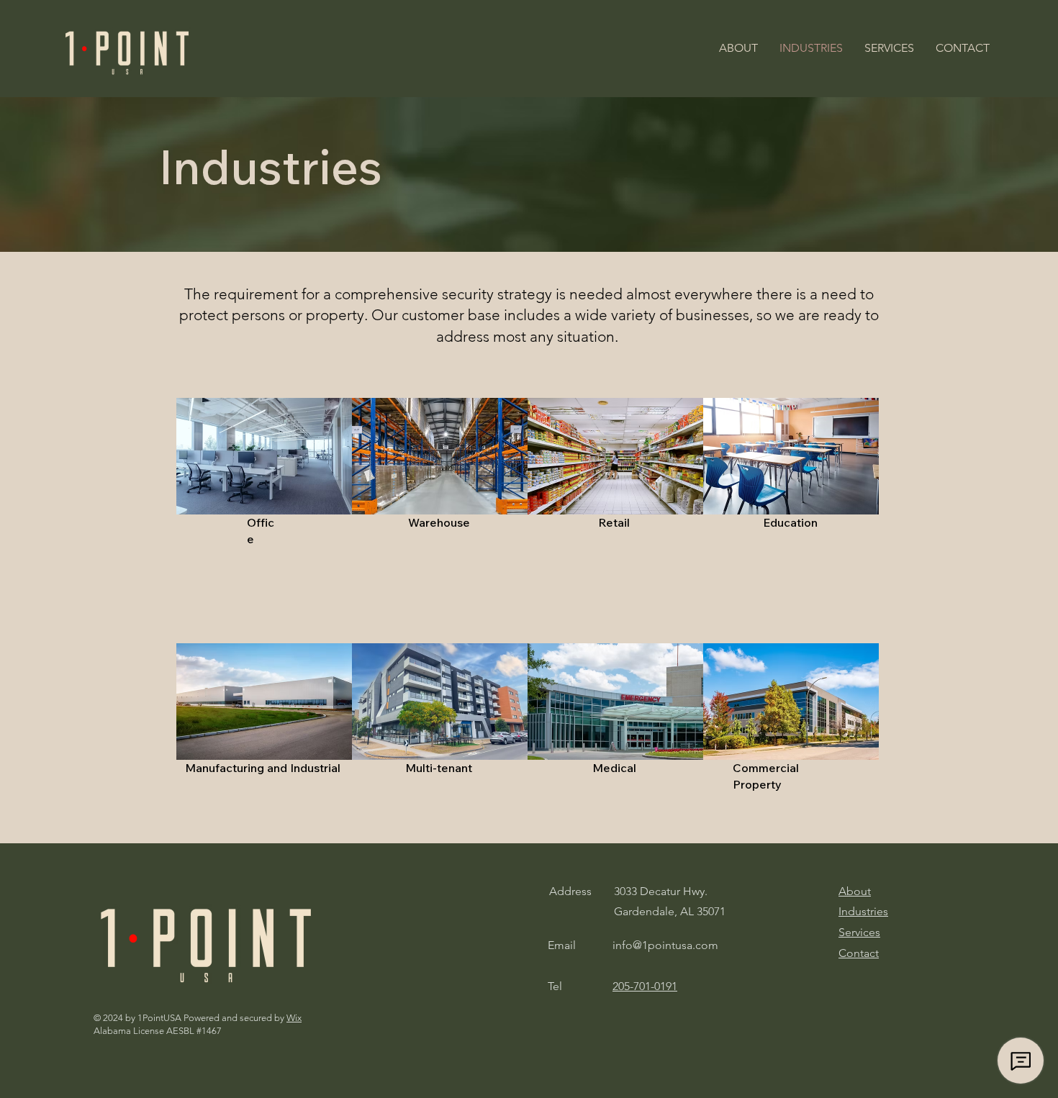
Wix (294, 1017)
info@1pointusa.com (665, 945)
